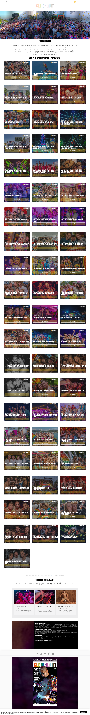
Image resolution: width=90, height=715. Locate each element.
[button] (87, 2)
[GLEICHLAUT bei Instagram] (41, 653)
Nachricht (52, 575)
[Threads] (53, 653)
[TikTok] (49, 653)
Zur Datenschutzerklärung (8, 713)
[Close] (88, 712)
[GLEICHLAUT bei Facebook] (37, 653)
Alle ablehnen (75, 712)
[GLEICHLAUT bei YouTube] (45, 653)
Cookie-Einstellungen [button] (65, 712)
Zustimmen (83, 712)
